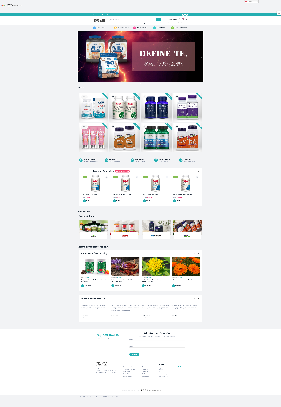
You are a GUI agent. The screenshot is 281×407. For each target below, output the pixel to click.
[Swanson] (93, 235)
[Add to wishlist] (106, 177)
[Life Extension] (156, 235)
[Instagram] (186, 15)
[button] (79, 57)
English (249, 1)
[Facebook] (183, 15)
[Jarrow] (124, 235)
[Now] (187, 235)
